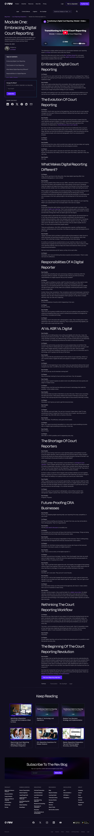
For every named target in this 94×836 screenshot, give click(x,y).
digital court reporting (54, 209)
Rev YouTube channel (70, 55)
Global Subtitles (23, 804)
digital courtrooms (70, 57)
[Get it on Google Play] (85, 822)
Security (80, 800)
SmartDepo (22, 807)
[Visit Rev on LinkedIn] (54, 823)
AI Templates (8, 802)
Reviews (51, 804)
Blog (50, 790)
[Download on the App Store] (76, 822)
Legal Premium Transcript (23, 798)
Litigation (35, 11)
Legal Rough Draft (23, 795)
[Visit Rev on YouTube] (60, 823)
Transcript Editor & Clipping (9, 799)
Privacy (67, 831)
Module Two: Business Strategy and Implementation (55, 673)
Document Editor (9, 794)
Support (80, 804)
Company (80, 790)
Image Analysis (8, 796)
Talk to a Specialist (72, 4)
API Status (66, 795)
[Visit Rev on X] (40, 823)
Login (88, 831)
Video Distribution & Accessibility (39, 812)
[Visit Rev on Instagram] (47, 823)
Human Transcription (24, 790)
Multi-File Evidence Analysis (9, 791)
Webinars (51, 802)
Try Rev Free (84, 4)
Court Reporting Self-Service (24, 802)
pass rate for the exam (52, 527)
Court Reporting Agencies (38, 800)
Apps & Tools (52, 807)
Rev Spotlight (43, 11)
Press (79, 795)
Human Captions (23, 792)
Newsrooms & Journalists (37, 806)
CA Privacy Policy (75, 831)
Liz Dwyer (13, 49)
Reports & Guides (53, 792)
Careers (80, 792)
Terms (62, 831)
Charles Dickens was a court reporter (68, 125)
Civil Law (36, 797)
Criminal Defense (26, 11)
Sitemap (83, 831)
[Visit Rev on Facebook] (33, 823)
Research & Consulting (39, 803)
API (64, 790)
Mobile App (7, 804)
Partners (80, 797)
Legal (17, 11)
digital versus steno (76, 592)
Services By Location (54, 809)
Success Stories (53, 800)
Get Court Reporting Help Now (51, 677)
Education (36, 809)
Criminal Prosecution (39, 790)
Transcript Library (53, 797)
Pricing (6, 807)
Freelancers (81, 802)
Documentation (67, 792)
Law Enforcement (38, 795)
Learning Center (52, 795)
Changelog (66, 797)
